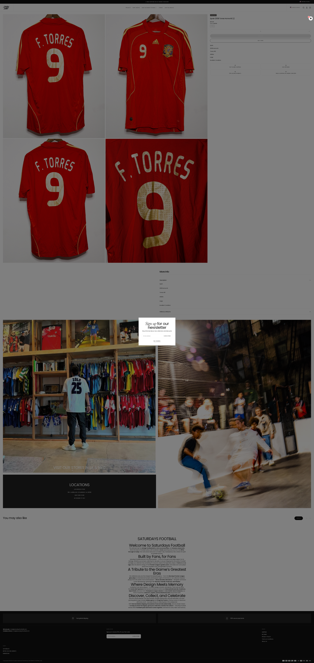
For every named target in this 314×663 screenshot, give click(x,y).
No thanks (157, 341)
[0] (311, 18)
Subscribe (167, 336)
